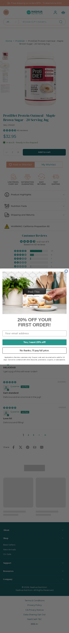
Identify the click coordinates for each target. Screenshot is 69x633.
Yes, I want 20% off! (34, 342)
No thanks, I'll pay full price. (34, 350)
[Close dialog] (66, 271)
